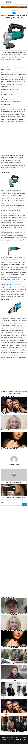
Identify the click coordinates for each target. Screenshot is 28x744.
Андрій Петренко (14, 464)
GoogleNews (17, 391)
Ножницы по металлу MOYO (15, 284)
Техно (16, 10)
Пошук (2, 502)
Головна (13, 10)
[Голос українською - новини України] (9, 2)
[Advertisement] (14, 139)
